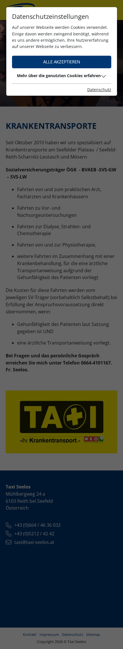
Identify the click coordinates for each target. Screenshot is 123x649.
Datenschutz (99, 89)
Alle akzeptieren (61, 62)
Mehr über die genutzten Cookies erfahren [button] (59, 75)
